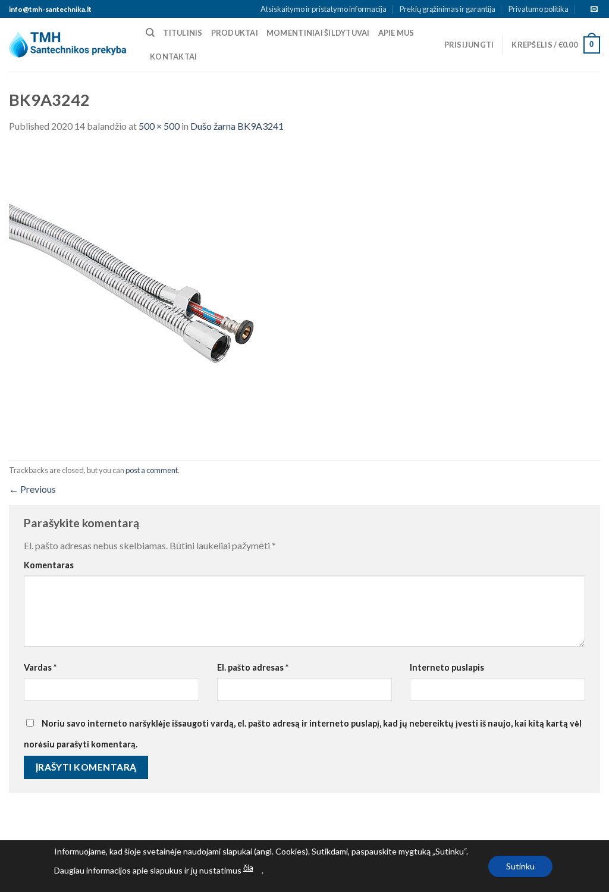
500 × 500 (159, 126)
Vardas (40, 667)
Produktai (234, 32)
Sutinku (520, 866)
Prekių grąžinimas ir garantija (447, 9)
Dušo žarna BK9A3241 (237, 126)
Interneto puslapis (447, 667)
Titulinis (182, 32)
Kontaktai (173, 56)
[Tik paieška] (150, 32)
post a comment (151, 470)
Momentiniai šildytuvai (318, 32)
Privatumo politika (538, 9)
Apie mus (396, 32)
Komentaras (49, 565)
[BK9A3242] (157, 295)
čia (248, 867)
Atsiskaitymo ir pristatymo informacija (323, 9)
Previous (32, 488)
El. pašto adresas (252, 667)
